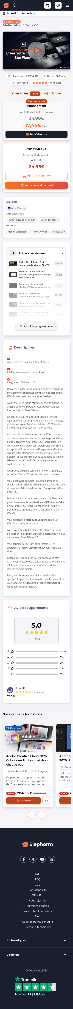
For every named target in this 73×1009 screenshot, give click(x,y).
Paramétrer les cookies (37, 911)
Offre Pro (37, 895)
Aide (37, 874)
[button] (31, 814)
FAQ (37, 879)
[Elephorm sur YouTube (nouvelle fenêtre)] (42, 859)
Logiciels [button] (13, 954)
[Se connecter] (58, 5)
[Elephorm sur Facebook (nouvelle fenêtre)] (23, 859)
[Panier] (47, 5)
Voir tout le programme (35, 326)
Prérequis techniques (37, 927)
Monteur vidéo (39, 231)
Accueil (11, 13)
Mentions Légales (38, 905)
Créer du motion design (22, 220)
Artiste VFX (59, 231)
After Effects (18, 208)
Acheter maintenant (38, 185)
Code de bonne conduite (37, 921)
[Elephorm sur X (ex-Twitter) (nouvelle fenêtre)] (32, 859)
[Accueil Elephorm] (38, 844)
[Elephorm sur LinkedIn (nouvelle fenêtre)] (51, 859)
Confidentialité (38, 890)
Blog (38, 916)
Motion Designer (17, 231)
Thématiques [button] (16, 940)
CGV (37, 884)
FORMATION (11, 21)
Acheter (26, 800)
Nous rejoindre (38, 900)
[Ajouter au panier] (46, 800)
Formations (28, 13)
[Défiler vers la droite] (65, 220)
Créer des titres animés (53, 220)
